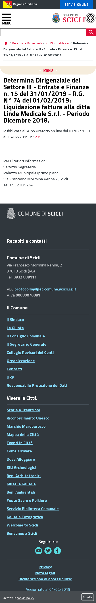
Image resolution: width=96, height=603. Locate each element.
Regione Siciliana (25, 4)
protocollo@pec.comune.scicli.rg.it (45, 289)
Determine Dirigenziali (27, 43)
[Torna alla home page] (6, 43)
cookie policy (25, 597)
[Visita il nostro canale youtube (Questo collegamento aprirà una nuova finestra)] (38, 550)
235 (38, 137)
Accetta (87, 597)
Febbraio (63, 43)
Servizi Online (76, 4)
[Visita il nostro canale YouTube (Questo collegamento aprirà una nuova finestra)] (48, 550)
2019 (49, 43)
